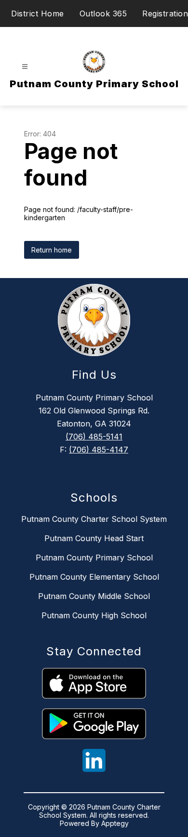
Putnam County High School (94, 615)
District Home (37, 13)
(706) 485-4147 (98, 449)
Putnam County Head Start (94, 538)
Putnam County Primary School (94, 557)
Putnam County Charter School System (94, 519)
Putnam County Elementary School (94, 577)
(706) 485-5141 (94, 436)
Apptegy (115, 823)
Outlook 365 (103, 13)
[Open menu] (24, 66)
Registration (165, 13)
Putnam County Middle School (94, 596)
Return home (51, 250)
